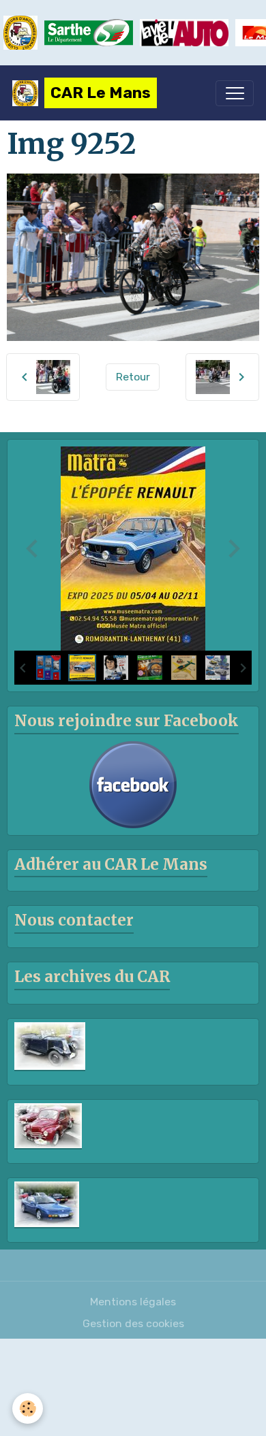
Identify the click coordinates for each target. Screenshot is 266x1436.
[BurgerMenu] (235, 93)
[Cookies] (27, 1408)
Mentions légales (133, 1301)
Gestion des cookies (133, 1323)
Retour (133, 376)
